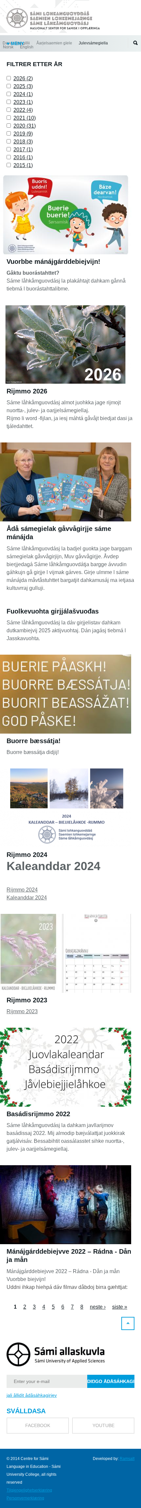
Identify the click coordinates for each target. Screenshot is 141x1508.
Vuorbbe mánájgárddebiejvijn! (53, 261)
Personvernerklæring (25, 1498)
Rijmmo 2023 (27, 1000)
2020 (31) (24, 126)
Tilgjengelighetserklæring (29, 1490)
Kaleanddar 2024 (27, 897)
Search (135, 42)
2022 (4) (23, 110)
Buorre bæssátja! (34, 740)
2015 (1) (23, 165)
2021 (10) (24, 118)
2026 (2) (23, 78)
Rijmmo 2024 (27, 854)
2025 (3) (23, 86)
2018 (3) (23, 141)
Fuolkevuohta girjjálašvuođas (53, 611)
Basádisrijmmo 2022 (38, 1114)
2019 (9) (23, 134)
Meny (17, 43)
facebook (37, 1425)
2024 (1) (23, 94)
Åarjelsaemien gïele (54, 43)
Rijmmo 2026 (27, 391)
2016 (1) (23, 157)
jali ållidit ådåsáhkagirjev (32, 1395)
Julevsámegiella (93, 43)
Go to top (127, 1323)
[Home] (54, 20)
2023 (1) (23, 102)
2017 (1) (23, 149)
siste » (119, 1307)
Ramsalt (127, 1458)
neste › (98, 1307)
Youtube (103, 1425)
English (26, 47)
